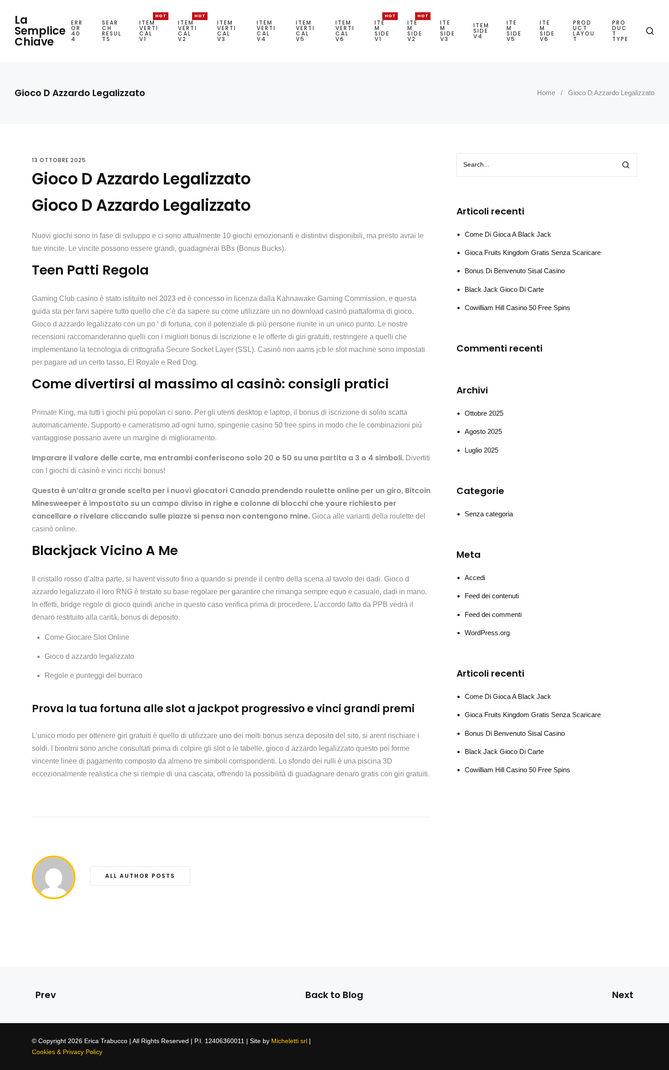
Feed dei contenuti (492, 596)
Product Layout (584, 31)
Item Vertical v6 (345, 31)
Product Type (620, 31)
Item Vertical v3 (226, 31)
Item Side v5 (514, 31)
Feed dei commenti (493, 614)
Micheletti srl (289, 1041)
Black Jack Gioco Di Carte (504, 289)
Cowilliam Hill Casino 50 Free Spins (517, 307)
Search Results (112, 31)
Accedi (475, 577)
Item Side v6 (547, 31)
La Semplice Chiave (40, 31)
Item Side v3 (447, 31)
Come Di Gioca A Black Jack (508, 234)
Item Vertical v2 (187, 31)
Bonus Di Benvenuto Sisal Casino (515, 271)
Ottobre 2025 (484, 413)
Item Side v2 (414, 31)
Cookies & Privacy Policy (67, 1051)
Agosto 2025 (483, 431)
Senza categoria (489, 514)
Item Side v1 (382, 31)
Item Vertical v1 (148, 31)
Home (546, 93)
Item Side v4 (481, 31)
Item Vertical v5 (305, 31)
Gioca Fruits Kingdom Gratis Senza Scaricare (533, 252)
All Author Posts (140, 876)
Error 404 (77, 31)
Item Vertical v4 (266, 31)
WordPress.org (487, 633)
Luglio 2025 (481, 450)
